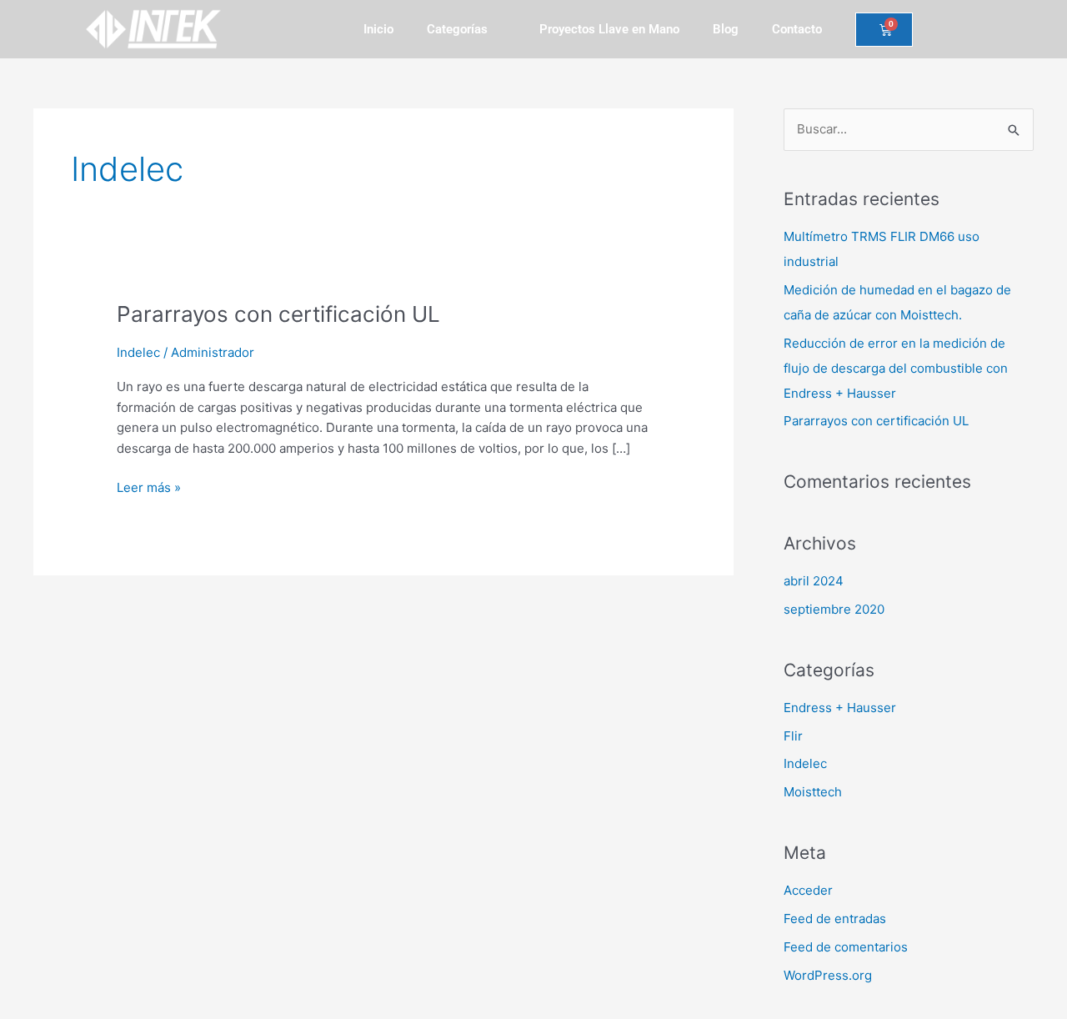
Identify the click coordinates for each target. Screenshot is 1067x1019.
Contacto (797, 29)
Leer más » (149, 486)
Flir (793, 736)
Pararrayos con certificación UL (278, 314)
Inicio (378, 29)
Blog (726, 29)
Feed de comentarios (846, 947)
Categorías (457, 29)
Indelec (138, 352)
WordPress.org (828, 975)
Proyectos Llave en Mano (609, 29)
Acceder (808, 890)
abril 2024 (814, 581)
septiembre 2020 (834, 609)
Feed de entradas (835, 918)
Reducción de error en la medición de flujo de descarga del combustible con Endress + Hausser (896, 368)
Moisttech (813, 792)
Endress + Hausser (840, 707)
